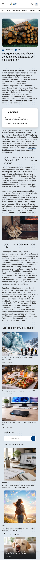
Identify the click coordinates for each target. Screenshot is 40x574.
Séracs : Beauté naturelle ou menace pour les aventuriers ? (17, 358)
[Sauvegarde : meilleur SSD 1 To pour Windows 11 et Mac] (20, 409)
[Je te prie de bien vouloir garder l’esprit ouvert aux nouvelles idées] (20, 506)
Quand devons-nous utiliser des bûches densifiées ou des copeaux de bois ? (17, 119)
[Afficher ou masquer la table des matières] (27, 112)
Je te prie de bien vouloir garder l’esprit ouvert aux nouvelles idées (19, 529)
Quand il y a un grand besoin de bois (16, 124)
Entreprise (5, 482)
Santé (3, 525)
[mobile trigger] (3, 4)
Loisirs (3, 362)
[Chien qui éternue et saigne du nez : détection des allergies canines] (20, 548)
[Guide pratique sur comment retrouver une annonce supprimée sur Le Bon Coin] (20, 464)
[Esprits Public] (13, 4)
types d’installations (18, 212)
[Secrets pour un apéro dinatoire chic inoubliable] (20, 377)
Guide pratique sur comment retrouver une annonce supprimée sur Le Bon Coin (18, 486)
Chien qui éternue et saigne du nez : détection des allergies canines (17, 552)
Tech (19, 50)
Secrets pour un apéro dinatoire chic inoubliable (19, 391)
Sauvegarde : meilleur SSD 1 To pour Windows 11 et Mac (19, 423)
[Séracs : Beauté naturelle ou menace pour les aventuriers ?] (20, 344)
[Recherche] (32, 4)
